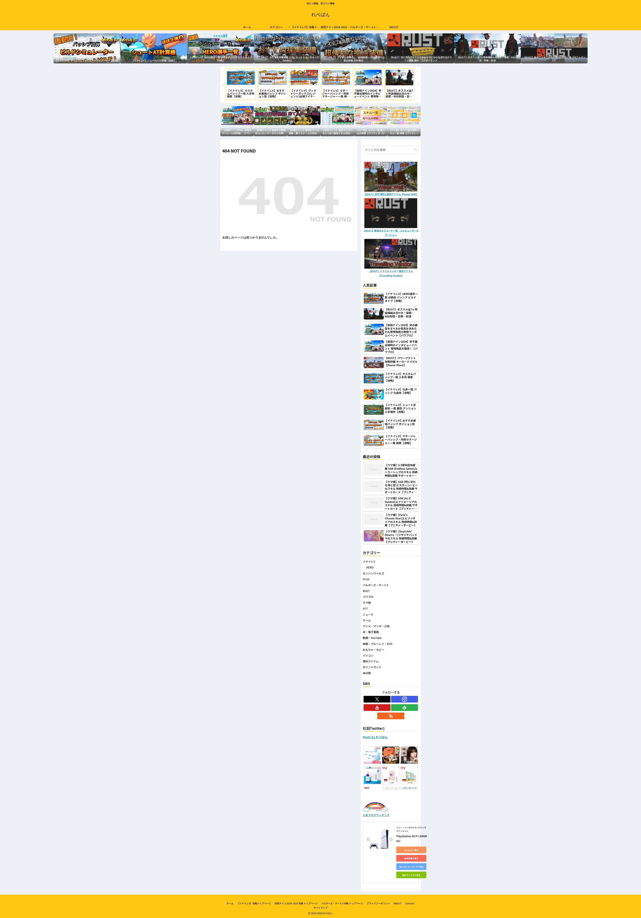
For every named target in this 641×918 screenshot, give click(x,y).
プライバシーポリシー (378, 903)
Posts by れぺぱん (375, 737)
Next (418, 84)
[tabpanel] (241, 84)
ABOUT (397, 903)
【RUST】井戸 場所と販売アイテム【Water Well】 (391, 194)
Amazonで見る (411, 850)
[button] (415, 150)
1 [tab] (315, 105)
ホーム (230, 903)
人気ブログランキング (376, 815)
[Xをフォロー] (377, 699)
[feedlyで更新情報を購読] (404, 707)
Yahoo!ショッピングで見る (411, 866)
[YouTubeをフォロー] (377, 707)
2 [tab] (320, 105)
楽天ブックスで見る (411, 875)
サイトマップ (320, 907)
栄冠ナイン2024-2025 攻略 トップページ (296, 903)
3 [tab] (325, 105)
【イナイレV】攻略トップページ (254, 903)
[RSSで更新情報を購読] (390, 716)
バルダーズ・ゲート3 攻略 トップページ (342, 903)
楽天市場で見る (411, 858)
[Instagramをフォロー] (404, 699)
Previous (223, 84)
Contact (410, 903)
